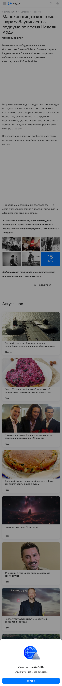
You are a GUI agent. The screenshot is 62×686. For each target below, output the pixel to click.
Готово (31, 681)
